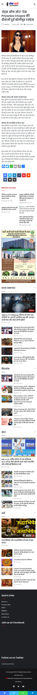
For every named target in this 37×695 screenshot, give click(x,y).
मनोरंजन (4, 611)
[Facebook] (5, 175)
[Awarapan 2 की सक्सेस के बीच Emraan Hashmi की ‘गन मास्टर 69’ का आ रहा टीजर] (6, 360)
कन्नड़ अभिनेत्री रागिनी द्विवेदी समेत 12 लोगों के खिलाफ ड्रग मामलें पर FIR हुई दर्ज (26, 197)
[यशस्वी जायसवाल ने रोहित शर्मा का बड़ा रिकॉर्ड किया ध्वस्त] (6, 474)
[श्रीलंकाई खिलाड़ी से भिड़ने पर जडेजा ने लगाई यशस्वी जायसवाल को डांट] (6, 483)
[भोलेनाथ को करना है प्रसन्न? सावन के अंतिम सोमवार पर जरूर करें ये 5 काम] (6, 553)
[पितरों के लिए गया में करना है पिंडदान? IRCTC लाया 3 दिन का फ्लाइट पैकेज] (6, 342)
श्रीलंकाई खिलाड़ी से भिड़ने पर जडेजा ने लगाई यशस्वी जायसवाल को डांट (24, 483)
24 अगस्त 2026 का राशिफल (23, 560)
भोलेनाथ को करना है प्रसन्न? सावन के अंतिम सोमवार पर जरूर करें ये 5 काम (24, 552)
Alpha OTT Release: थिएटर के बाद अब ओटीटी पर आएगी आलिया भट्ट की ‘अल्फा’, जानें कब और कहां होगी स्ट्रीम (18, 317)
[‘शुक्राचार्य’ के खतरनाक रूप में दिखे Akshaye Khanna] (6, 351)
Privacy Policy (6, 605)
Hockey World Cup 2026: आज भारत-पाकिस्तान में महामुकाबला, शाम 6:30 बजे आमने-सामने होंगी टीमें (24, 493)
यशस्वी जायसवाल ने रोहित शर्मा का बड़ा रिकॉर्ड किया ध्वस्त (24, 473)
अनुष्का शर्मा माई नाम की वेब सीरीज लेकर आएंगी (9, 209)
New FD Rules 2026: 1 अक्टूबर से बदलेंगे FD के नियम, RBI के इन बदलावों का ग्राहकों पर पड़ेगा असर (24, 388)
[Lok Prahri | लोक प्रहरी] (13, 4)
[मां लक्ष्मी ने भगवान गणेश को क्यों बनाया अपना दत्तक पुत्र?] (6, 583)
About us (4, 602)
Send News (5, 614)
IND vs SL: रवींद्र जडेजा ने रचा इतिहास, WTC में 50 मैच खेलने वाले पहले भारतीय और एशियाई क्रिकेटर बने (17, 462)
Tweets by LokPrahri (7, 664)
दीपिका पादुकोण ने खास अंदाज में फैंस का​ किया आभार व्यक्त (9, 196)
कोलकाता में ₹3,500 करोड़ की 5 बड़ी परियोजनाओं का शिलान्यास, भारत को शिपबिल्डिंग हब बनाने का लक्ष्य (24, 330)
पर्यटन (3, 608)
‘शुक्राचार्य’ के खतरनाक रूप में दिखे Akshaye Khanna (24, 349)
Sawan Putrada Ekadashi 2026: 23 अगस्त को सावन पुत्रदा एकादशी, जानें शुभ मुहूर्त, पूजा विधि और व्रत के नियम (24, 571)
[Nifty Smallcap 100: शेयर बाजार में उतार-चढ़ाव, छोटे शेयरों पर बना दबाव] (6, 412)
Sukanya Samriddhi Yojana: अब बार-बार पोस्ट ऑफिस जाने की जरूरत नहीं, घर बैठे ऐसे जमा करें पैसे (24, 422)
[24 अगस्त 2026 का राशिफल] (6, 562)
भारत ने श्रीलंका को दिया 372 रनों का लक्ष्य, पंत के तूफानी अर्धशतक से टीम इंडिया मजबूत (24, 504)
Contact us (5, 617)
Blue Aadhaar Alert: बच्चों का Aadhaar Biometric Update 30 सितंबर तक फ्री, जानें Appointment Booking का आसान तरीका (23, 400)
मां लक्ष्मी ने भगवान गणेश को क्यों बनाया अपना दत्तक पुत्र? (24, 581)
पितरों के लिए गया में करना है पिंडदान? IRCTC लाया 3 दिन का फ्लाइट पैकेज (24, 341)
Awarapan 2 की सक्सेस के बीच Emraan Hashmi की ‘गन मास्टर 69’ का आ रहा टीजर (24, 359)
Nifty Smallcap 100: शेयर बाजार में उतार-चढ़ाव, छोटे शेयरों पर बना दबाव (24, 411)
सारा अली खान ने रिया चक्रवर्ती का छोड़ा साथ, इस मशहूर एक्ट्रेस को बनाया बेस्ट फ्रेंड (26, 220)
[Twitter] (10, 175)
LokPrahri (6, 24)
